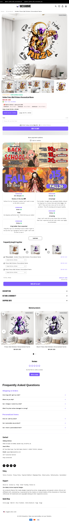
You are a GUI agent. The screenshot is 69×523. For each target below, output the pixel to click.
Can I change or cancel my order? (12, 404)
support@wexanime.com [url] (14, 452)
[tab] (33, 353)
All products (9, 11)
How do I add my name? (10, 418)
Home (2, 11)
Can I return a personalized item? (12, 427)
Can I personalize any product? (11, 423)
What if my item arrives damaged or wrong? (15, 408)
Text (4, 117)
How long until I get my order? (11, 395)
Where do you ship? (8, 399)
